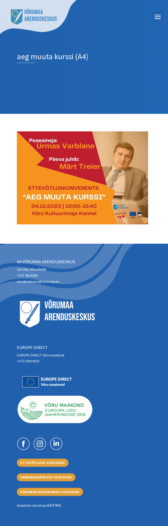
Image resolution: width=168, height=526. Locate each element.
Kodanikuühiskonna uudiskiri (50, 492)
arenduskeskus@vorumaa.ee (38, 281)
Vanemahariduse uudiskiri (46, 477)
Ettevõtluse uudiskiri (42, 462)
